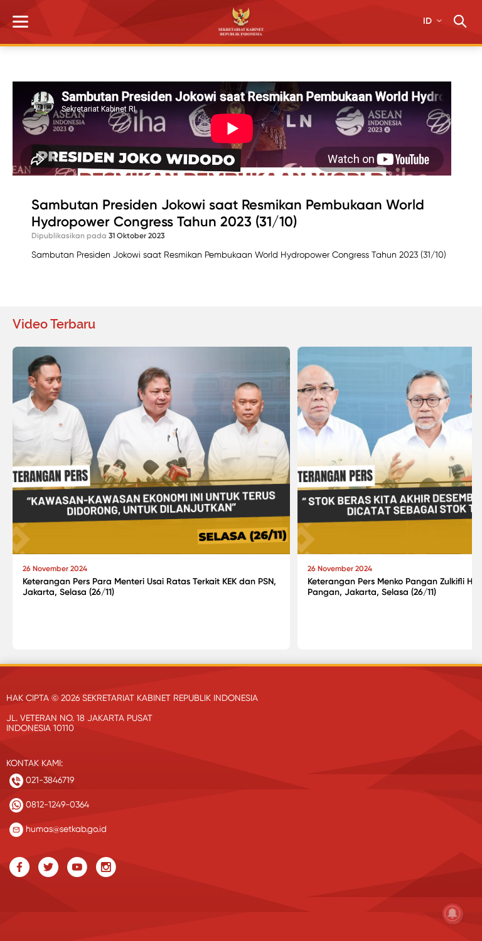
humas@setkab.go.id (65, 829)
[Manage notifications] (452, 913)
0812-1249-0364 (56, 804)
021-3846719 (48, 780)
